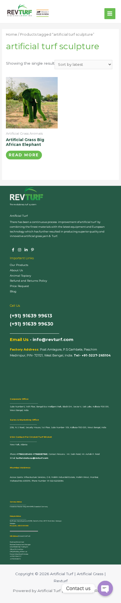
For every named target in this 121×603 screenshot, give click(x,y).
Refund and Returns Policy (28, 281)
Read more (24, 155)
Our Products (19, 265)
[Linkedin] (26, 250)
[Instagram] (19, 250)
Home (11, 34)
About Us (16, 270)
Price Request (19, 286)
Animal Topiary (20, 275)
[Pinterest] (32, 250)
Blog (13, 291)
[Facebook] (13, 250)
